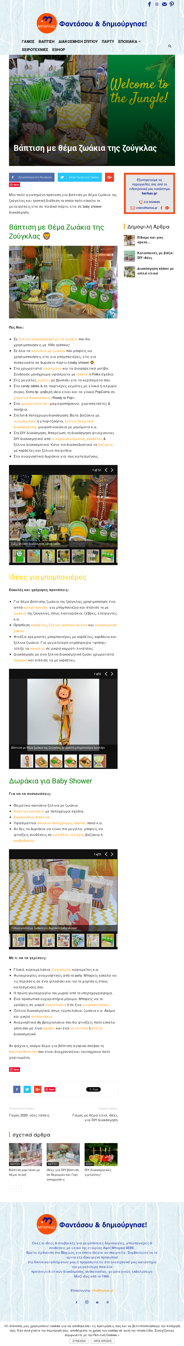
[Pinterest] (171, 4)
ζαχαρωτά (61, 969)
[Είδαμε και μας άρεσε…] (129, 240)
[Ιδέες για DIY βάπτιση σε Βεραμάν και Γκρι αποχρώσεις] (63, 1154)
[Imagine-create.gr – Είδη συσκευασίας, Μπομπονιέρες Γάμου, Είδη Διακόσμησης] (92, 23)
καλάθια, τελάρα (68, 834)
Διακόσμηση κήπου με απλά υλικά (155, 270)
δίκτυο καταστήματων (51, 1262)
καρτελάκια (55, 1004)
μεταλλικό (79, 1028)
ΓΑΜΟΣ (28, 41)
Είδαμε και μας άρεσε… (150, 239)
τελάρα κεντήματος (68, 438)
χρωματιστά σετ (35, 403)
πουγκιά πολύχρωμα (54, 822)
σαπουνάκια (41, 1016)
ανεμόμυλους (25, 421)
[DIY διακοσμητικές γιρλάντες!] (101, 1154)
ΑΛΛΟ (89, 1164)
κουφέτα (37, 648)
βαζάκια (105, 444)
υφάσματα (52, 368)
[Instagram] (156, 4)
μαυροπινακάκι (96, 1004)
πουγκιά (20, 660)
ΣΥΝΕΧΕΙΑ (79, 1341)
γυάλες (43, 379)
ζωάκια (20, 613)
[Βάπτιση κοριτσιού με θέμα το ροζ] (25, 1154)
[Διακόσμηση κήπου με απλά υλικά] (129, 271)
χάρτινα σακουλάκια (32, 397)
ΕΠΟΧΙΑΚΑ (127, 41)
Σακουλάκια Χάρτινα (32, 817)
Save (16, 184)
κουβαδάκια (24, 840)
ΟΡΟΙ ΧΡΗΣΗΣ (103, 1341)
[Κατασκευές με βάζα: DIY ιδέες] (129, 256)
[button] (169, 46)
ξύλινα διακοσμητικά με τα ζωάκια (48, 338)
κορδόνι (49, 1028)
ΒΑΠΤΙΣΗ (47, 41)
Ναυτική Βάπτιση (23, 1051)
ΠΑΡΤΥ (108, 41)
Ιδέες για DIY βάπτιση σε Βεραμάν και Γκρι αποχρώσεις (63, 1174)
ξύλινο (97, 1028)
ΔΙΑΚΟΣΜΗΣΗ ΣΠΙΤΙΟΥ (78, 41)
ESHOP (58, 49)
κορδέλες (95, 438)
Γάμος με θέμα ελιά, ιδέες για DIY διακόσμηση (95, 1117)
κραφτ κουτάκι (36, 607)
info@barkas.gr (103, 1290)
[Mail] (164, 4)
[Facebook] (149, 4)
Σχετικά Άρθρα (31, 1134)
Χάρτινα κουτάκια (29, 811)
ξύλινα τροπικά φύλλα (68, 624)
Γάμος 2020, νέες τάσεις (29, 1115)
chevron (82, 374)
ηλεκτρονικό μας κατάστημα (133, 1262)
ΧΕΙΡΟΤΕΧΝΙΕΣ (35, 49)
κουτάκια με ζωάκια (48, 350)
